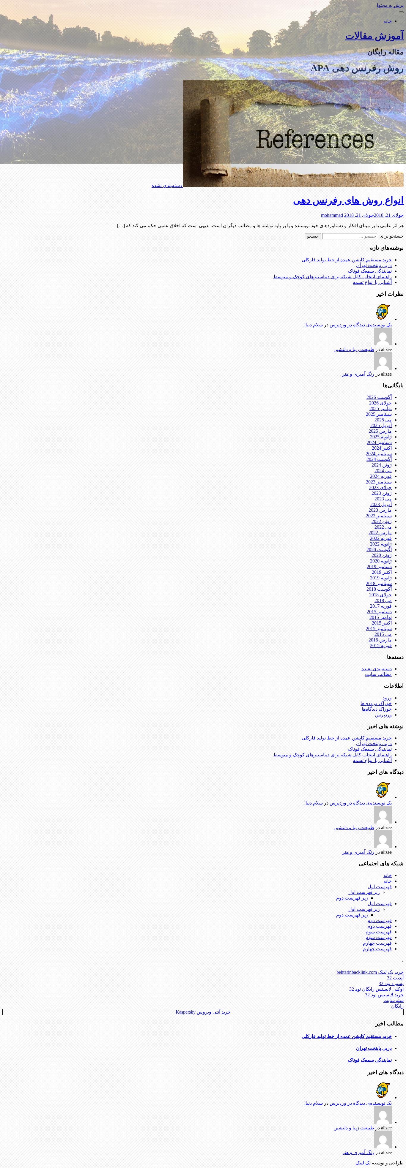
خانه (387, 20)
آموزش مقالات (374, 35)
